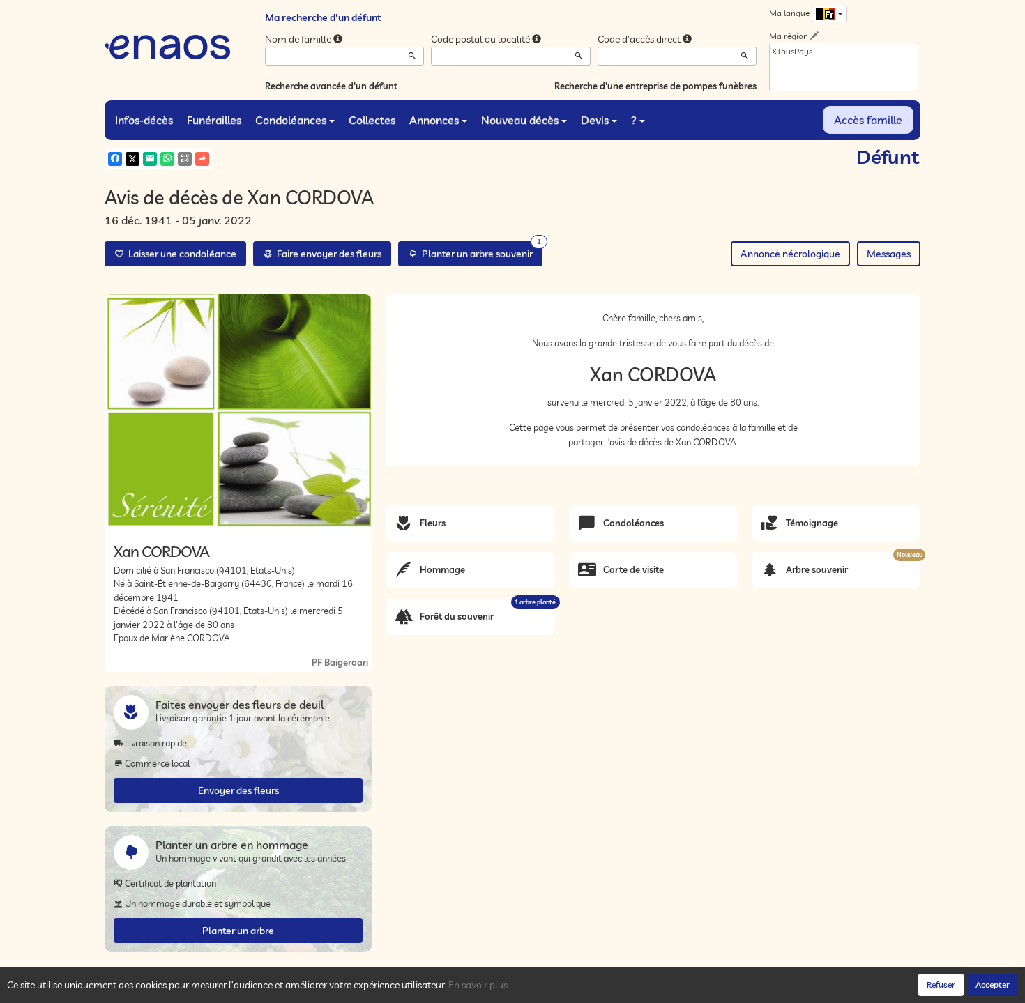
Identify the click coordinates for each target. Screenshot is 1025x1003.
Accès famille (868, 120)
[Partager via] (202, 159)
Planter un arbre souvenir (479, 250)
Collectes (372, 120)
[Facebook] (115, 159)
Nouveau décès (520, 120)
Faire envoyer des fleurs (327, 253)
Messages (889, 253)
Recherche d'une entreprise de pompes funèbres (655, 85)
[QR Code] (185, 159)
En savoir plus (478, 985)
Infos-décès (144, 120)
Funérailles (214, 120)
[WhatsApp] (167, 159)
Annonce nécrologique (790, 253)
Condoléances (290, 120)
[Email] (150, 159)
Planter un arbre (238, 930)
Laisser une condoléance (180, 253)
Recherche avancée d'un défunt (331, 85)
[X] (132, 159)
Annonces (434, 120)
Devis (595, 120)
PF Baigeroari (340, 662)
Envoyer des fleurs (238, 790)
